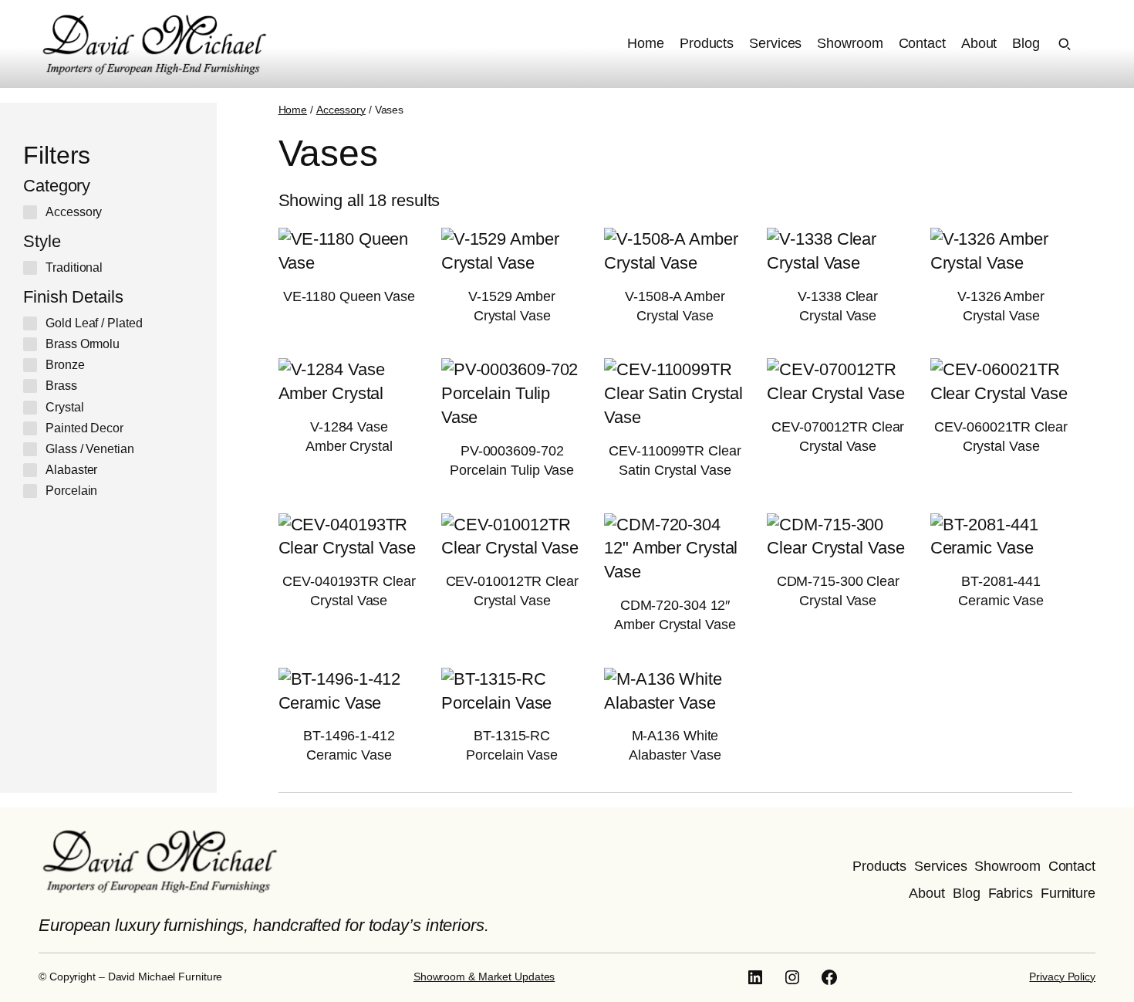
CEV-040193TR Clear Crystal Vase (348, 591)
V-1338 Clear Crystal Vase (838, 306)
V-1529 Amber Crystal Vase (511, 306)
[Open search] (1064, 44)
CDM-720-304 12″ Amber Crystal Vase (674, 614)
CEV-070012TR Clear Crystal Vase (837, 436)
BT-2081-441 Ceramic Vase (1001, 591)
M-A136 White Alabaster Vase (675, 745)
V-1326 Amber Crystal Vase (1001, 306)
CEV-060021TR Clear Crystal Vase (1000, 436)
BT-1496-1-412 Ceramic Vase (349, 745)
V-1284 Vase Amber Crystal (349, 436)
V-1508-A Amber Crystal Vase (675, 306)
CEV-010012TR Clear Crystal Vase (512, 591)
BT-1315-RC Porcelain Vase (512, 745)
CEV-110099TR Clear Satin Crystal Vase (675, 460)
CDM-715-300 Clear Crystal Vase (838, 591)
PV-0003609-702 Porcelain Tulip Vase (512, 460)
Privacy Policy (1062, 976)
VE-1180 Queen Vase (349, 296)
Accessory (341, 109)
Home (293, 109)
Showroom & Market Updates (484, 976)
